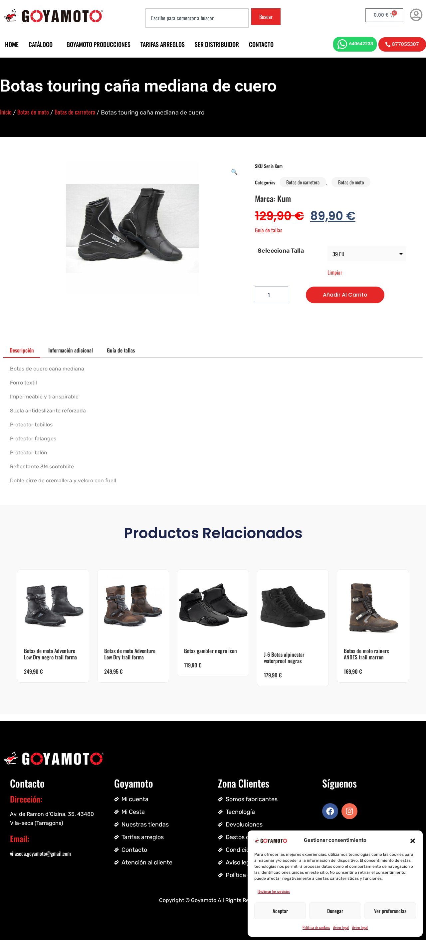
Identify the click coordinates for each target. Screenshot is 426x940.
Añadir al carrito (345, 295)
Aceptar (280, 910)
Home (12, 44)
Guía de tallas (268, 230)
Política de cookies (316, 927)
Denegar (335, 910)
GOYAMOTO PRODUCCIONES (98, 44)
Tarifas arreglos (162, 44)
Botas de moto (33, 112)
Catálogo (41, 44)
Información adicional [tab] (70, 350)
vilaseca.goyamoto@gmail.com (40, 853)
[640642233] (342, 44)
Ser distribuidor (217, 44)
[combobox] (197, 18)
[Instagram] (349, 811)
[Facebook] (330, 811)
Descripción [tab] (22, 350)
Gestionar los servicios (274, 891)
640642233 (361, 43)
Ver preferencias (390, 910)
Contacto (261, 44)
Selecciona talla (281, 250)
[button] (412, 840)
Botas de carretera (75, 112)
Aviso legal (341, 927)
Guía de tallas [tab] (121, 350)
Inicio (6, 112)
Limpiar (334, 272)
